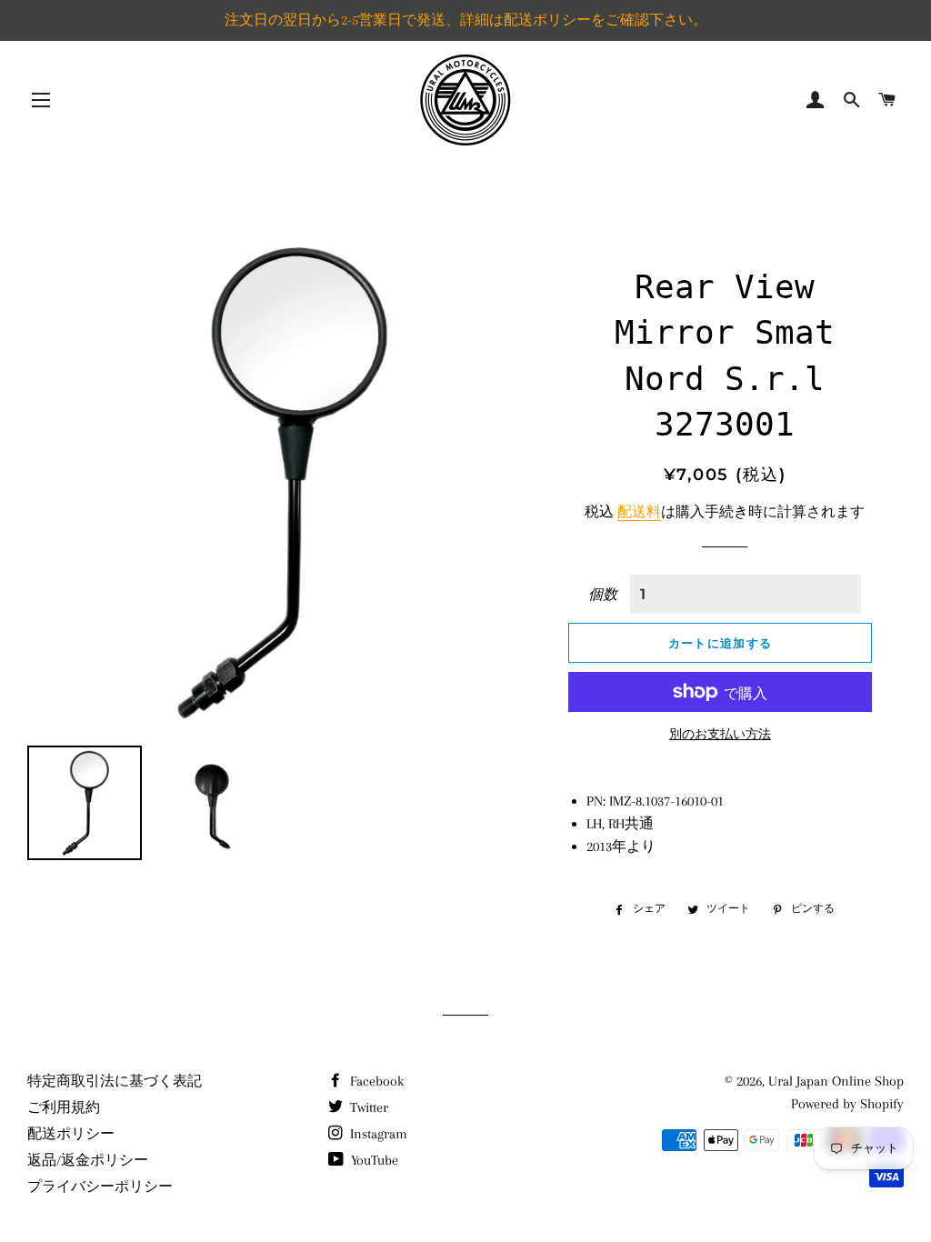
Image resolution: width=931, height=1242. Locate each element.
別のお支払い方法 (720, 734)
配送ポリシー (71, 1134)
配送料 (639, 512)
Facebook (375, 1081)
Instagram (376, 1134)
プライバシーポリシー (100, 1186)
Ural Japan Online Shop (836, 1081)
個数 (602, 594)
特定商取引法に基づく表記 (114, 1081)
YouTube (372, 1160)
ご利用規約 (63, 1107)
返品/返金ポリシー (87, 1160)
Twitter (367, 1107)
